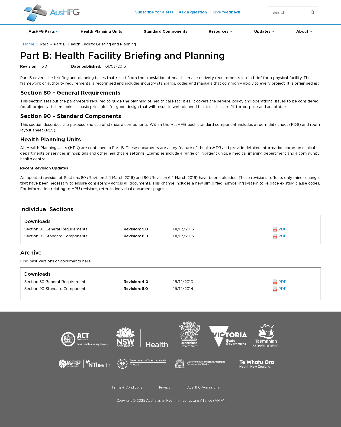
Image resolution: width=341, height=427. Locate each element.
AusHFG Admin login (203, 387)
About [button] (302, 31)
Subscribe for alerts (154, 12)
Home (28, 44)
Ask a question (193, 12)
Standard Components (165, 31)
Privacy (164, 387)
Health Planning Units (101, 31)
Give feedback (226, 12)
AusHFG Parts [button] (42, 31)
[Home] (58, 12)
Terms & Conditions (127, 387)
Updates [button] (262, 31)
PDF (281, 229)
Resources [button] (218, 31)
